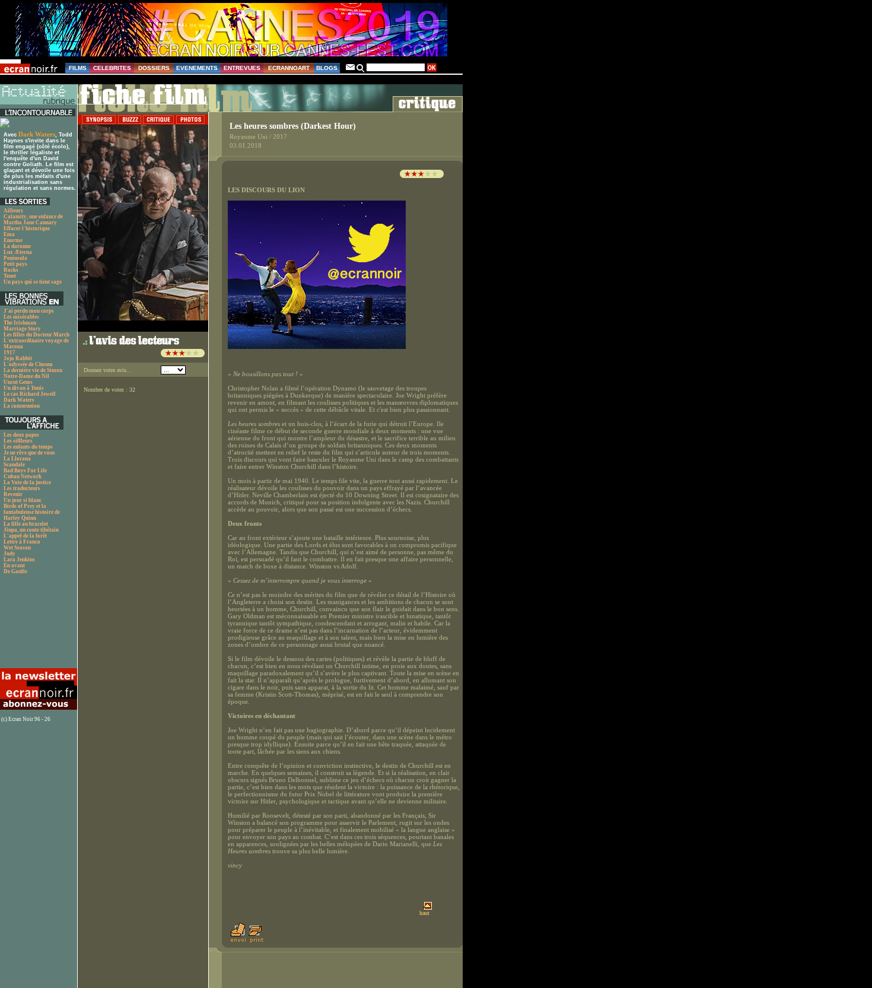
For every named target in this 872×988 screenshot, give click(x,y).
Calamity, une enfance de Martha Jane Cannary (33, 219)
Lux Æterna (18, 252)
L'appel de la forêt (25, 536)
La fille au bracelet (26, 524)
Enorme (13, 240)
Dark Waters (36, 134)
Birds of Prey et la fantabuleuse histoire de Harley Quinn (32, 512)
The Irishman (20, 323)
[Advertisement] (37, 624)
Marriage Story (22, 329)
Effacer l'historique (27, 228)
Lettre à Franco (22, 542)
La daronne (17, 246)
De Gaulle (15, 571)
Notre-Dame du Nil (26, 376)
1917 (9, 352)
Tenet (10, 276)
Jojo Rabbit (18, 358)
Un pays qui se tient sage (33, 282)
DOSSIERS (154, 68)
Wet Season (17, 548)
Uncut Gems (18, 382)
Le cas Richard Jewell (30, 394)
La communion (22, 406)
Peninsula (15, 258)
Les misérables (21, 317)
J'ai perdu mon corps (29, 311)
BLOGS (327, 68)
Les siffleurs (18, 441)
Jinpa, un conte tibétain (31, 530)
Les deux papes (21, 435)
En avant (14, 565)
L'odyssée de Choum (28, 364)
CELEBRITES (112, 68)
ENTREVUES (242, 68)
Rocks (11, 270)
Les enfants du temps (28, 447)
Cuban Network (23, 476)
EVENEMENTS (197, 68)
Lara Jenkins (19, 560)
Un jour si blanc (23, 500)
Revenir (13, 494)
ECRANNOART (289, 68)
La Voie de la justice (27, 482)
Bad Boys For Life (25, 471)
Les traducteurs (22, 488)
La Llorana (17, 459)
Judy (9, 554)
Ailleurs (13, 211)
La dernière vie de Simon (33, 370)
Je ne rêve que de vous (29, 453)
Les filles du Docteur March (36, 335)
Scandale (14, 465)
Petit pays (15, 264)
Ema (9, 234)
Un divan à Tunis (24, 388)
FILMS (78, 68)
